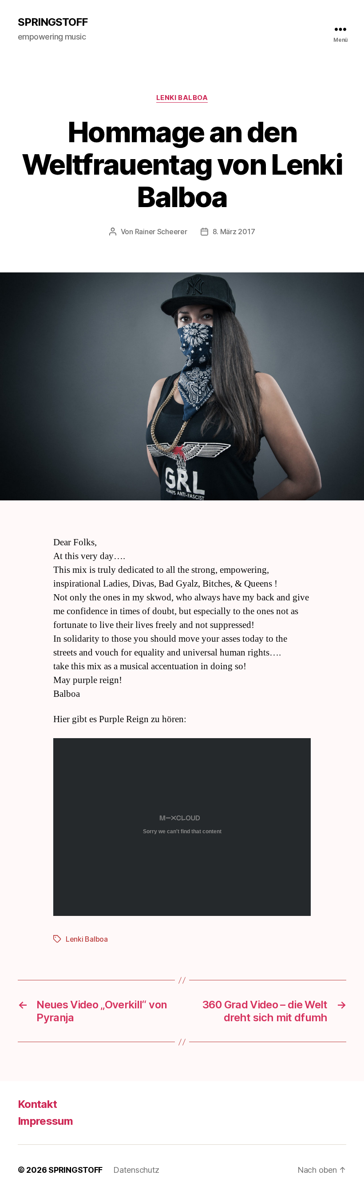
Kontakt (37, 1104)
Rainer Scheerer (161, 231)
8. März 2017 (234, 231)
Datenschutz (136, 1170)
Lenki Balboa (182, 98)
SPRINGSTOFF (52, 22)
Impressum (45, 1121)
